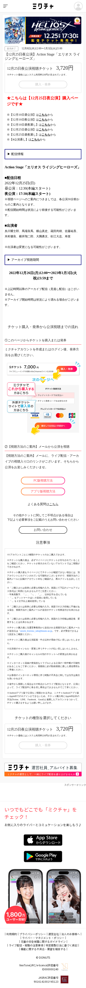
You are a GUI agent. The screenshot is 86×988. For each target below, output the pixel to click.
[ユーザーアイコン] (78, 6)
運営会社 (53, 934)
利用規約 (11, 934)
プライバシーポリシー (32, 934)
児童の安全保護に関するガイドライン (43, 941)
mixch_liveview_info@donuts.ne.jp (36, 631)
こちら (53, 504)
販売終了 (11, 48)
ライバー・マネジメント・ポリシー (43, 938)
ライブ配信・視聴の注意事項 (26, 945)
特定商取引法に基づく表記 (61, 945)
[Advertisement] (43, 792)
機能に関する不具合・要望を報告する (43, 949)
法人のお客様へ (70, 934)
